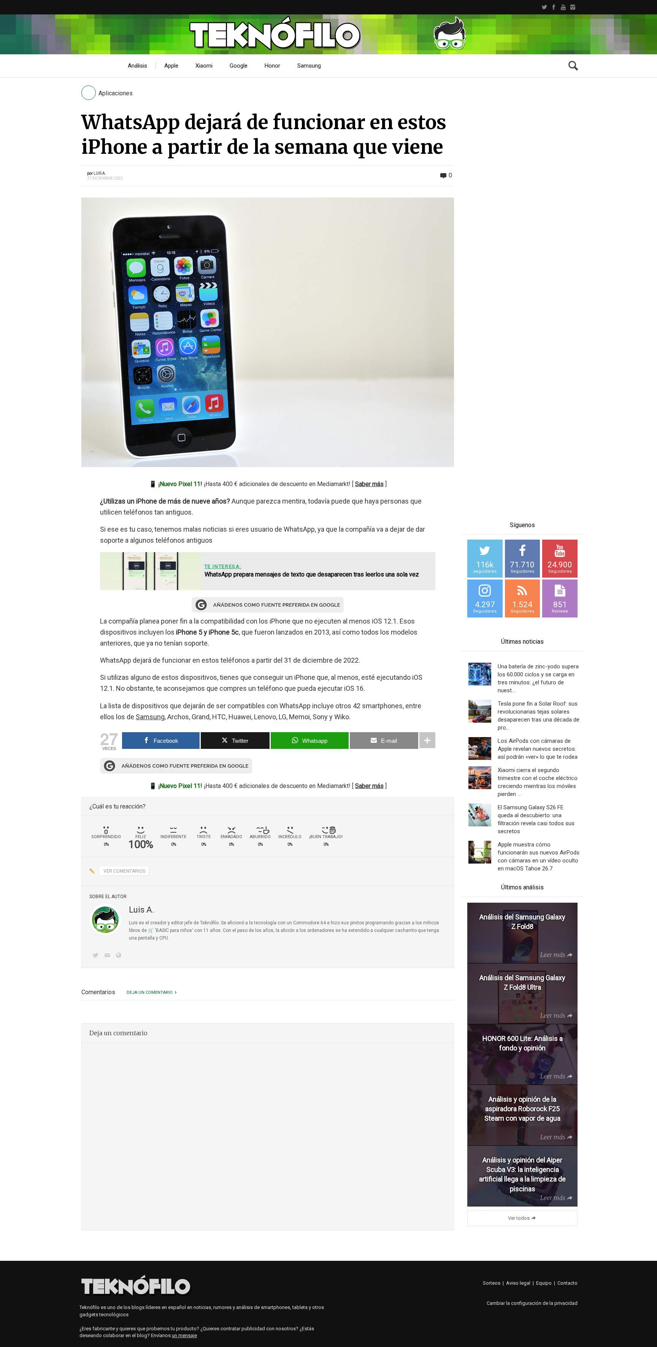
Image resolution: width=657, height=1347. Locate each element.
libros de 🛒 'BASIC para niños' (161, 930)
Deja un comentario (150, 992)
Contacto (567, 1283)
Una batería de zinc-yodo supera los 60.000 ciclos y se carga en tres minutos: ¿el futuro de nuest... (538, 678)
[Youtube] (563, 7)
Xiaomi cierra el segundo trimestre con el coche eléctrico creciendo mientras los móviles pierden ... (538, 782)
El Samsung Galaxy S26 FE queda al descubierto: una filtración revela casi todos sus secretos (536, 819)
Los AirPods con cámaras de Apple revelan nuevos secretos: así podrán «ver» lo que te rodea (538, 748)
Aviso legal (518, 1283)
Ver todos (519, 1218)
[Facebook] (554, 7)
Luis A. (100, 173)
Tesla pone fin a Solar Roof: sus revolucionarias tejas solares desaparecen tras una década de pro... (538, 715)
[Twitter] (544, 7)
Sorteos (491, 1283)
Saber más (369, 484)
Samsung (150, 717)
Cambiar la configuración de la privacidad (532, 1303)
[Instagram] (573, 7)
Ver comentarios (124, 871)
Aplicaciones (115, 93)
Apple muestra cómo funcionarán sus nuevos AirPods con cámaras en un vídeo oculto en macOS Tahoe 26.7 (538, 856)
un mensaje (184, 1335)
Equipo (544, 1283)
